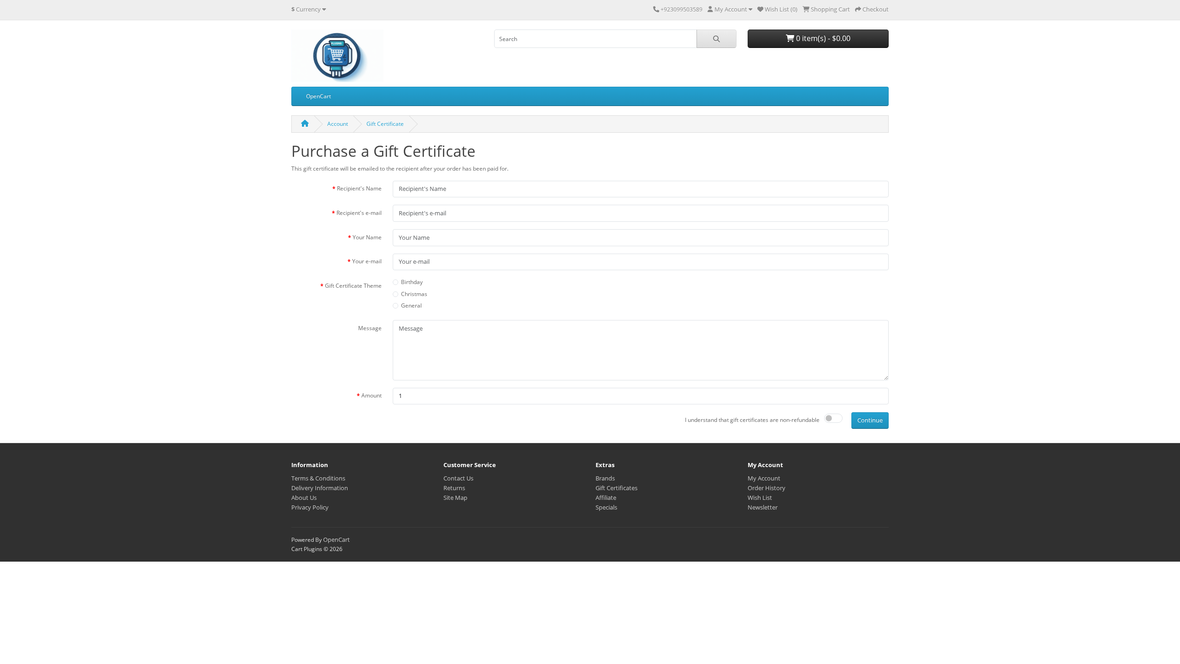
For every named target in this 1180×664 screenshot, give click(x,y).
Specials (606, 507)
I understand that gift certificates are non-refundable (752, 420)
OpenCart (318, 96)
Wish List (760, 497)
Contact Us (458, 478)
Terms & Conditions (318, 478)
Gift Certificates (616, 488)
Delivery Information (319, 488)
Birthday (412, 282)
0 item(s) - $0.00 (822, 38)
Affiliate (606, 497)
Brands (605, 478)
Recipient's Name (359, 188)
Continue (870, 420)
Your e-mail (367, 261)
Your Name (367, 237)
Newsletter (763, 507)
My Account (764, 478)
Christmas (414, 294)
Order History (766, 488)
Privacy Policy (310, 507)
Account (337, 124)
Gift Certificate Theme (353, 286)
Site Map (455, 497)
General (411, 305)
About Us (304, 497)
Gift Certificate (385, 124)
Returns (454, 488)
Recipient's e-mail (359, 213)
